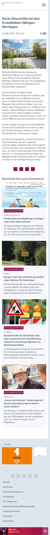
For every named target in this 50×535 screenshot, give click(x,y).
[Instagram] (18, 476)
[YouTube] (24, 476)
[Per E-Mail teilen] (33, 169)
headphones (41, 33)
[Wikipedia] (36, 476)
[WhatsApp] (30, 476)
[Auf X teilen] (21, 169)
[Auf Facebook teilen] (15, 169)
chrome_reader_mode (44, 33)
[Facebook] (12, 476)
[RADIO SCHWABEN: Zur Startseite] (21, 4)
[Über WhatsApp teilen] (27, 169)
